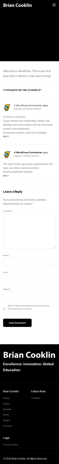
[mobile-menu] (54, 5)
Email (6, 272)
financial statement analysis (18, 171)
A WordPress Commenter (28, 105)
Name (6, 255)
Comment (8, 211)
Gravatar (41, 132)
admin (5, 50)
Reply (6, 136)
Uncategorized (31, 50)
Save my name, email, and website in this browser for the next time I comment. (28, 307)
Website (6, 289)
